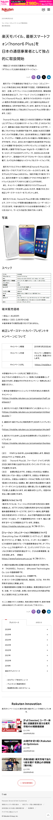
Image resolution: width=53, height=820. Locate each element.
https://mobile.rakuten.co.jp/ (16, 526)
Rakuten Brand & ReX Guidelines (14, 800)
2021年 (8, 655)
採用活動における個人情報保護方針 (13, 808)
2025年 (8, 634)
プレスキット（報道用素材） (17, 684)
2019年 (8, 666)
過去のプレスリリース (12, 671)
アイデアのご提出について (10, 812)
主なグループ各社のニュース (18, 680)
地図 (5, 794)
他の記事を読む (27, 783)
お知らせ (39, 622)
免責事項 (31, 808)
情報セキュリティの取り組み (10, 804)
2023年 (8, 645)
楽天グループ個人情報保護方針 (32, 804)
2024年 (8, 640)
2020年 (8, 660)
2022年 (8, 650)
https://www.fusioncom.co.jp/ (17, 559)
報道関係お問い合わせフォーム (19, 688)
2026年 (8, 629)
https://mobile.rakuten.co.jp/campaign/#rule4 (26, 429)
